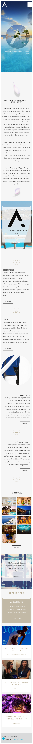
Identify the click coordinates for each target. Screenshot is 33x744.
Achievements (11, 654)
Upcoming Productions (20, 654)
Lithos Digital (18, 739)
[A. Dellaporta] (4, 4)
